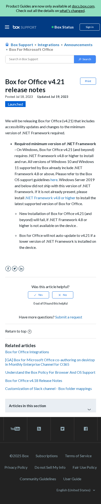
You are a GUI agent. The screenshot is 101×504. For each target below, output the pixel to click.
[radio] (38, 294)
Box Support (22, 44)
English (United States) (74, 490)
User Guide (72, 478)
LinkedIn (21, 269)
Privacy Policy (15, 467)
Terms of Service (78, 455)
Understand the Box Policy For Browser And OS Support (50, 372)
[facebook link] (85, 429)
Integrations (48, 44)
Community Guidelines (38, 478)
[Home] (24, 27)
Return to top (16, 331)
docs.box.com (83, 6)
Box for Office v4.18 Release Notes (33, 380)
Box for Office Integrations (27, 351)
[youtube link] (15, 429)
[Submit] (85, 59)
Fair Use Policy (85, 467)
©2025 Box (19, 455)
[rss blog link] (38, 429)
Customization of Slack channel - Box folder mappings (48, 388)
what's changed (72, 10)
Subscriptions (47, 455)
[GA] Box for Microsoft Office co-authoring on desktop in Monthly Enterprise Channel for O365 (50, 361)
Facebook (8, 269)
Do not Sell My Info (50, 467)
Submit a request (68, 317)
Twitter (15, 269)
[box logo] (24, 27)
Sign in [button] (90, 27)
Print (88, 81)
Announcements (78, 44)
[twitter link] (62, 429)
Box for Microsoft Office (31, 49)
